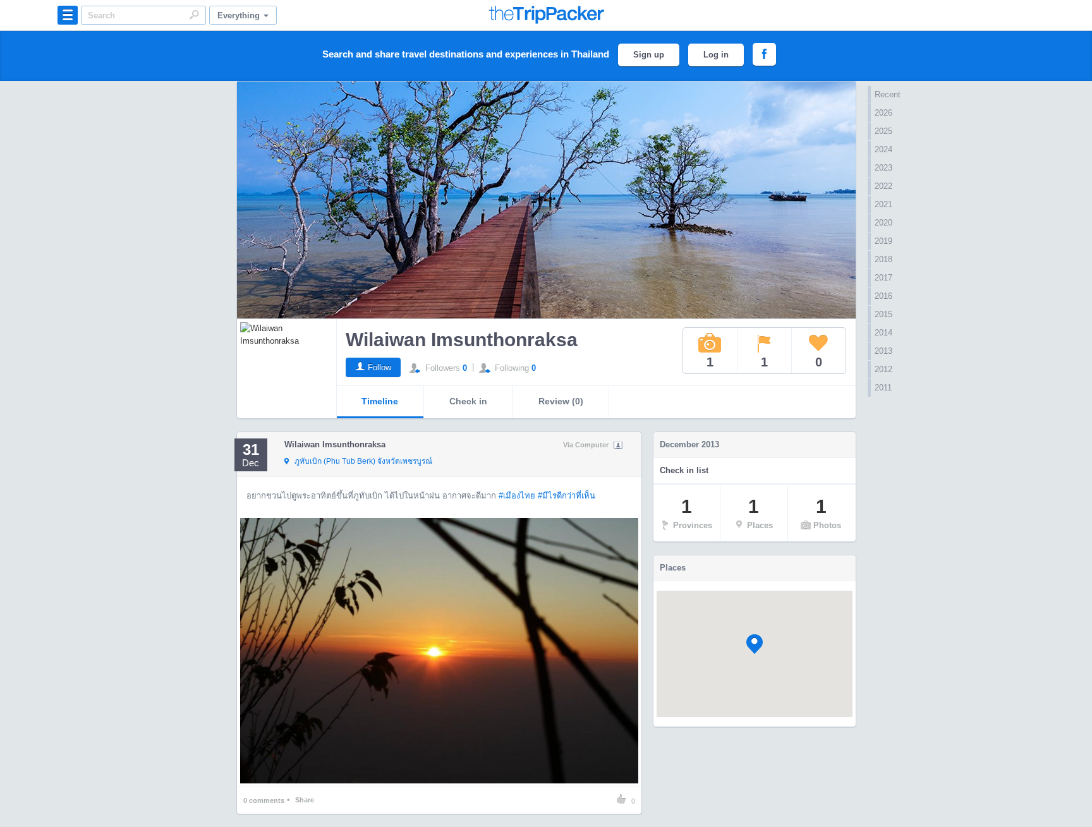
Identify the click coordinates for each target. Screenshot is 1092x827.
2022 (883, 186)
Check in (468, 401)
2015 (883, 314)
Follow (379, 367)
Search (194, 14)
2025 (883, 131)
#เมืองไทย (517, 495)
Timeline (379, 401)
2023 (883, 167)
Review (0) (560, 401)
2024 (883, 149)
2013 (883, 351)
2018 (883, 259)
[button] (754, 644)
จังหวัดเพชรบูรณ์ (363, 461)
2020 (883, 222)
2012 (883, 369)
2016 (883, 296)
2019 (883, 241)
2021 (883, 204)
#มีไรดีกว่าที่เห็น (566, 495)
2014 (883, 332)
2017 (883, 277)
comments (263, 800)
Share (304, 800)
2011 (883, 387)
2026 (883, 113)
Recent (888, 94)
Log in (716, 54)
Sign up (648, 54)
